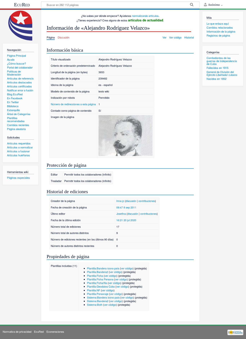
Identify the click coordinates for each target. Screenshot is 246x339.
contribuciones (146, 201)
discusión (131, 201)
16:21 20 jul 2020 (126, 220)
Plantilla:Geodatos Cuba (101, 286)
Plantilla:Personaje (97, 294)
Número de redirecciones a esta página (73, 104)
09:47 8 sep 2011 (126, 207)
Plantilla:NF (93, 290)
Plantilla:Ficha (95, 275)
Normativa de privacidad (17, 331)
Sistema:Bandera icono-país (103, 297)
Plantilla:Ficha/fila (97, 283)
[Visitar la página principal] (20, 26)
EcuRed (22, 4)
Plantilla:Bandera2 (97, 272)
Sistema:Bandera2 (97, 301)
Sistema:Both (94, 304)
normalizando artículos (145, 16)
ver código (127, 268)
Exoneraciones (55, 331)
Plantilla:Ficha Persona (100, 279)
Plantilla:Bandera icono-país (103, 268)
